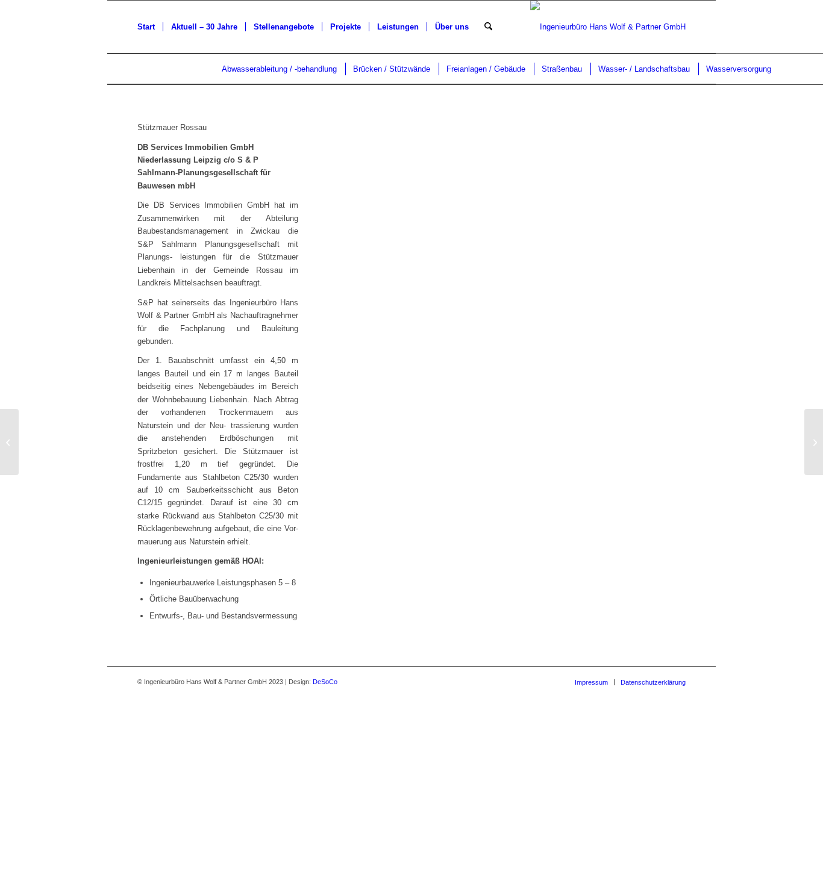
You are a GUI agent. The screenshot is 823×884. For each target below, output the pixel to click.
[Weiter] (658, 247)
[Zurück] (358, 247)
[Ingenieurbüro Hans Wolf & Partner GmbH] (608, 27)
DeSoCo (325, 681)
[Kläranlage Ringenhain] (813, 442)
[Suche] (488, 27)
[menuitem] (146, 27)
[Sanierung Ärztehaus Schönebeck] (9, 442)
